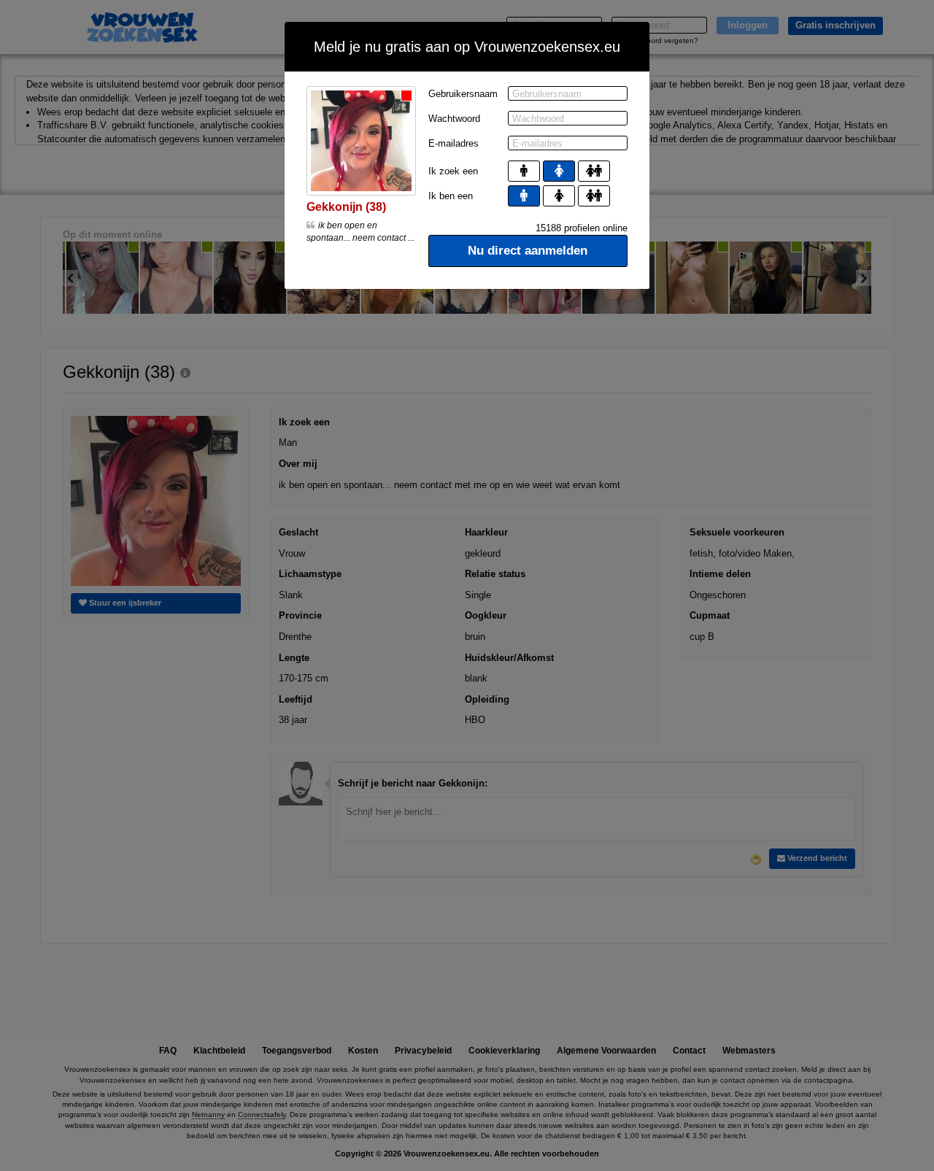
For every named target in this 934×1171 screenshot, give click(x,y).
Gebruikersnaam (463, 93)
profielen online (582, 228)
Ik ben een (450, 195)
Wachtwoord (454, 118)
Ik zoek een (453, 171)
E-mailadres (453, 143)
